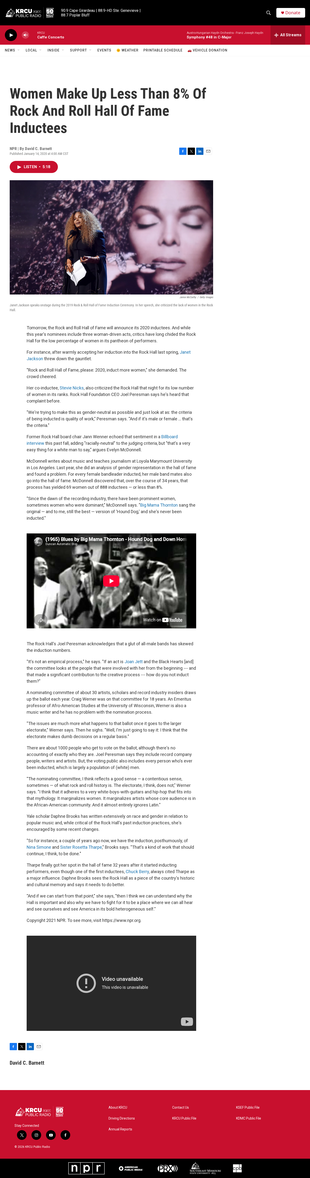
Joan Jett (134, 661)
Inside (53, 50)
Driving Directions (121, 1118)
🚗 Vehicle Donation (207, 50)
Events (104, 50)
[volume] (25, 35)
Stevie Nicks (72, 387)
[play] (11, 35)
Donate (292, 12)
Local (31, 50)
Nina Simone (39, 847)
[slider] (33, 34)
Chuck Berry (137, 871)
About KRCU (117, 1107)
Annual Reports (120, 1129)
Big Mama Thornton (159, 505)
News (10, 50)
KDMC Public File (248, 1118)
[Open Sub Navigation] (19, 50)
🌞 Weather (127, 50)
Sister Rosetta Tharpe (81, 847)
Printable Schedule (163, 50)
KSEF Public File (248, 1107)
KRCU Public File (184, 1118)
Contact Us (180, 1107)
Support (78, 50)
